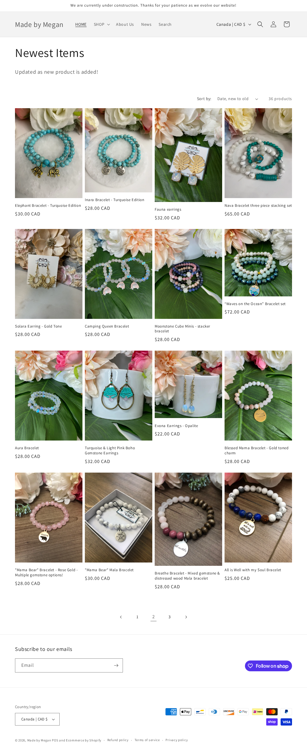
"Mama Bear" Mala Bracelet (109, 570)
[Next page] (185, 617)
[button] (101, 24)
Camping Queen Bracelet (107, 326)
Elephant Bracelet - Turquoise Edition (48, 205)
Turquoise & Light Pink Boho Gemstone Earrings (110, 451)
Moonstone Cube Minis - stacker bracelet (182, 329)
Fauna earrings (168, 209)
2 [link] (153, 616)
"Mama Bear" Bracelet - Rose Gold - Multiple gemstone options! (46, 572)
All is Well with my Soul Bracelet (253, 570)
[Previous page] (121, 617)
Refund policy (118, 740)
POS (55, 740)
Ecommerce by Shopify (83, 740)
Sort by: (204, 98)
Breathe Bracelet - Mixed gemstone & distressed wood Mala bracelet (187, 576)
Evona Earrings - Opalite (176, 425)
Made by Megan (39, 740)
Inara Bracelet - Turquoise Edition (114, 199)
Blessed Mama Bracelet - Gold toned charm (256, 451)
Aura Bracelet (27, 448)
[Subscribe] (116, 665)
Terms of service (147, 740)
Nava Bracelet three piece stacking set (258, 205)
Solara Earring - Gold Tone (38, 326)
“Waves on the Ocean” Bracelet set (255, 303)
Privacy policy (176, 740)
